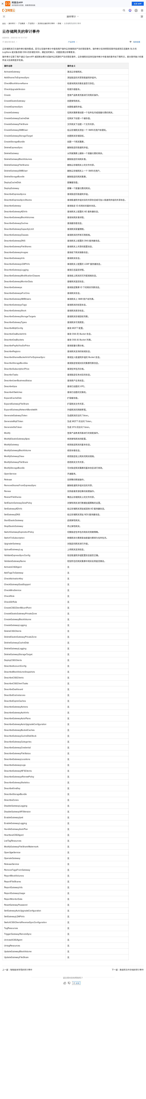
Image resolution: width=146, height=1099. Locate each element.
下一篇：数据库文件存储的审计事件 (128, 969)
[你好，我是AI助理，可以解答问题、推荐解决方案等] (130, 10)
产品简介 (31, 23)
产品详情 (71, 41)
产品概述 (21, 23)
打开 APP (137, 3)
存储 (59, 23)
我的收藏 (136, 41)
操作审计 (12, 23)
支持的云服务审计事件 (46, 23)
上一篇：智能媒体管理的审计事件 (17, 969)
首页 (4, 23)
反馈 (77, 983)
